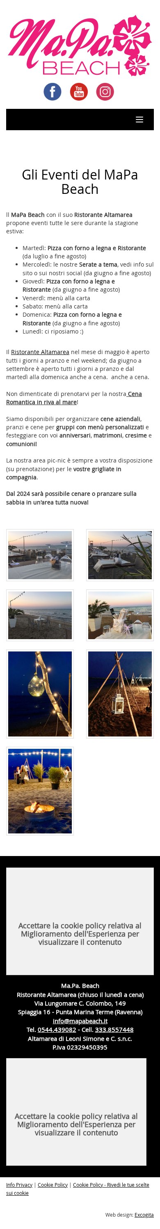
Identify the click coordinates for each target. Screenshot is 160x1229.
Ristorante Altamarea (40, 352)
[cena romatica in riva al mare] (40, 694)
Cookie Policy (53, 1184)
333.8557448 (114, 1029)
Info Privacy (19, 1184)
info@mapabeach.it (80, 1021)
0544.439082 (57, 1029)
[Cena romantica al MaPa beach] (40, 555)
